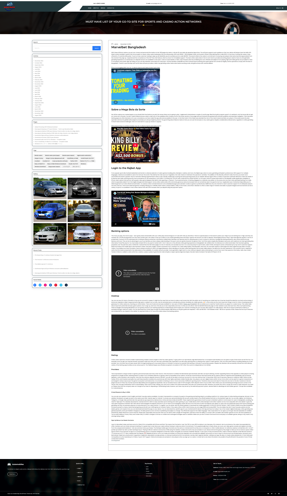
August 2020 (38, 115)
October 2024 (38, 63)
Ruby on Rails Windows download (56, 164)
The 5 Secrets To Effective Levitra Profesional (47, 259)
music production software (60, 161)
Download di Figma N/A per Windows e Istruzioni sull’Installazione (51, 135)
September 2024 (39, 65)
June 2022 (37, 107)
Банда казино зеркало (54, 166)
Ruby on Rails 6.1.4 (39, 164)
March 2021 (38, 109)
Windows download (40, 166)
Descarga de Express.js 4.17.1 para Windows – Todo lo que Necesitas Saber (54, 129)
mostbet (37, 161)
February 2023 (38, 98)
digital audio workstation (84, 155)
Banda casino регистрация (52, 155)
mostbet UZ (46, 161)
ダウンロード (76, 166)
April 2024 (37, 75)
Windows (83, 164)
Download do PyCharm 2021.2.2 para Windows (47, 137)
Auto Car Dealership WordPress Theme (19, 493)
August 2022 (38, 105)
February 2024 (38, 79)
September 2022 (39, 103)
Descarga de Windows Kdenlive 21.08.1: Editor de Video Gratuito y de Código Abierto (56, 133)
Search (97, 48)
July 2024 (37, 69)
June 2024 (37, 71)
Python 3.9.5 (74, 161)
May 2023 (37, 92)
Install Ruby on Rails (72, 158)
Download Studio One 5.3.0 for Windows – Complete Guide (50, 139)
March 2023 (38, 96)
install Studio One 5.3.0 (87, 158)
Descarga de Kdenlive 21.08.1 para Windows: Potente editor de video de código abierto (57, 131)
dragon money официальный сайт (55, 158)
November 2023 (39, 84)
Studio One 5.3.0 (73, 164)
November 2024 (39, 61)
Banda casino (38, 155)
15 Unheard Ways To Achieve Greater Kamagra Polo (48, 255)
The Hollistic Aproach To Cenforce (44, 264)
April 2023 (37, 94)
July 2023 (37, 88)
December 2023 (39, 82)
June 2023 (37, 90)
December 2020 (39, 111)
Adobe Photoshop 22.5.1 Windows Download (46, 127)
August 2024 (38, 67)
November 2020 (39, 113)
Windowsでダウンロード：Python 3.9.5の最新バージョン (49, 143)
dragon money (39, 158)
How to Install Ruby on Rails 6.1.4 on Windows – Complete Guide (51, 141)
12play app (187, 304)
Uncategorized (115, 440)
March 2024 (38, 77)
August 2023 (38, 86)
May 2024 (37, 73)
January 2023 (38, 100)
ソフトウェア (66, 166)
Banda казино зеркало (68, 155)
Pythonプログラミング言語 (87, 161)
